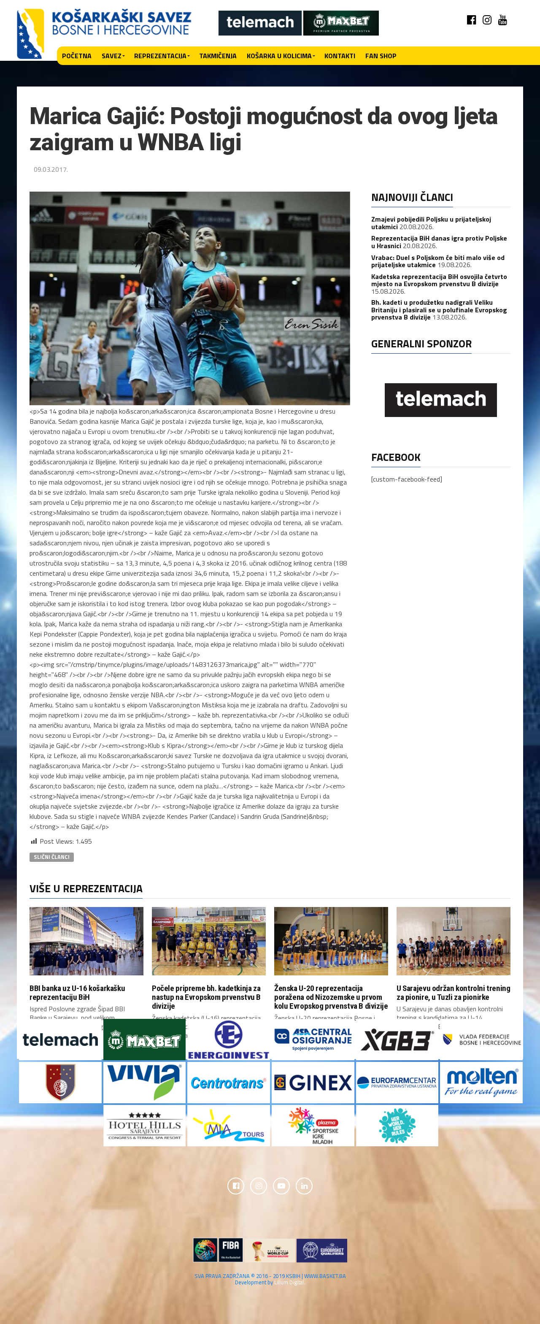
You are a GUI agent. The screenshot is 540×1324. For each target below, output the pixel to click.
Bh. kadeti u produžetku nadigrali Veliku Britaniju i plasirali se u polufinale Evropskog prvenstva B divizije (439, 309)
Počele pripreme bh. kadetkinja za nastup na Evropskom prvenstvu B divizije (206, 997)
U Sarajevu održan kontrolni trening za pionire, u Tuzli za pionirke (453, 992)
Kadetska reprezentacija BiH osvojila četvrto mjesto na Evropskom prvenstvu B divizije (439, 280)
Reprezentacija (160, 56)
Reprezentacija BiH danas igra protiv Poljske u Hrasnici (439, 242)
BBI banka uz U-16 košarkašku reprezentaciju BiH (77, 992)
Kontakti (339, 56)
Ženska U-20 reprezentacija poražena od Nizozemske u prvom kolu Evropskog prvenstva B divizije (331, 997)
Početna (77, 56)
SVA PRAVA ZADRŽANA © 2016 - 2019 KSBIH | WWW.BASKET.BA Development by (270, 1279)
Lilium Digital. (289, 1282)
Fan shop (381, 56)
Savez (112, 56)
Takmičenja (218, 56)
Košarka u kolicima (279, 56)
